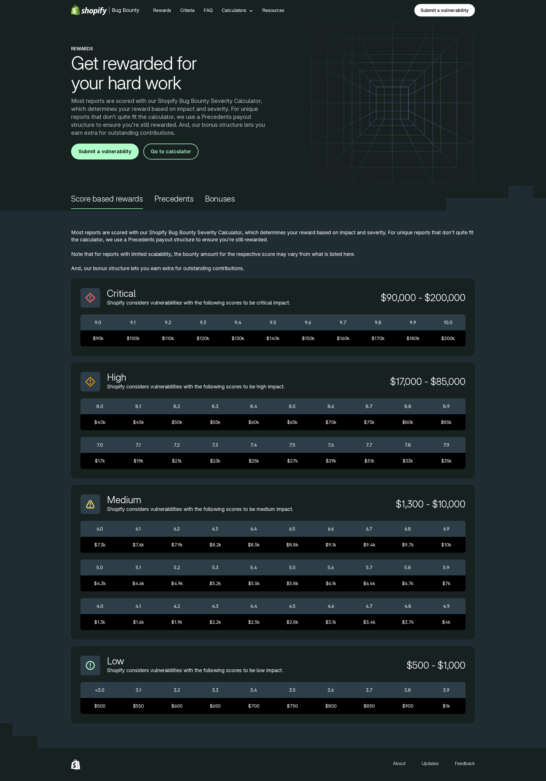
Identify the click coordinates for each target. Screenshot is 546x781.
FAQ (208, 10)
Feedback (465, 763)
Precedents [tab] (174, 199)
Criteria (187, 10)
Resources (273, 10)
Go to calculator (171, 151)
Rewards (162, 10)
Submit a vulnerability (445, 10)
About (399, 763)
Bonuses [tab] (220, 199)
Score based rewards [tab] (107, 199)
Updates (430, 763)
